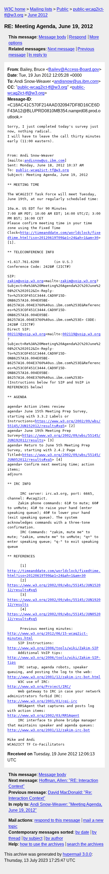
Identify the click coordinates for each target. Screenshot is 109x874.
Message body (52, 37)
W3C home (14, 9)
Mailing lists (41, 9)
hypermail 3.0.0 (77, 854)
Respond (77, 37)
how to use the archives (42, 844)
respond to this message (57, 820)
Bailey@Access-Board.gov (73, 69)
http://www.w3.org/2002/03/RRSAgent (43, 715)
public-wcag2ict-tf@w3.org (42, 87)
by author (54, 838)
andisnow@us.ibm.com (76, 81)
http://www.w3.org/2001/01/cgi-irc (42, 701)
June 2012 (38, 15)
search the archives (85, 844)
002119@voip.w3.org (26, 334)
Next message (61, 49)
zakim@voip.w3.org (25, 281)
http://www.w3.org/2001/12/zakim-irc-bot (48, 730)
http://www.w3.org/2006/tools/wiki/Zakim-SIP (52, 648)
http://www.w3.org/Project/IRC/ (39, 686)
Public (63, 9)
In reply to (38, 55)
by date (82, 832)
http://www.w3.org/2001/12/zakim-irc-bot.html (54, 677)
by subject (32, 838)
